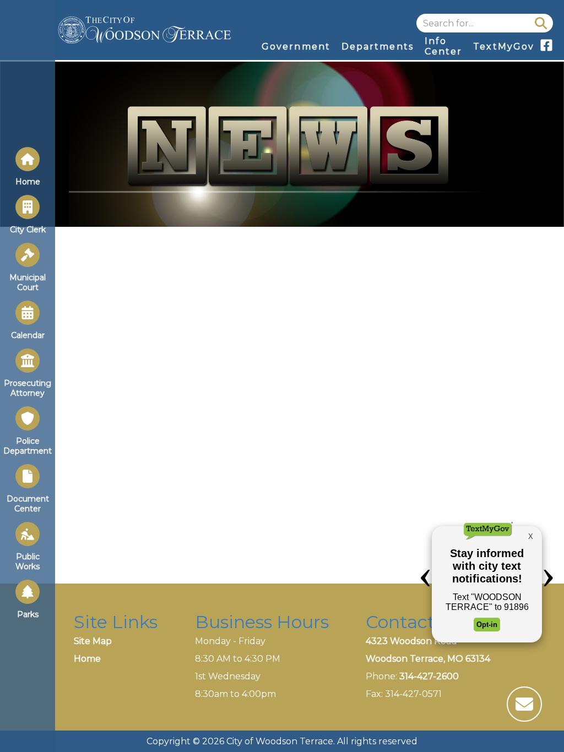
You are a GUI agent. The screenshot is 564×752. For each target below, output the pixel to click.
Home (87, 658)
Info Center (443, 46)
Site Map (93, 641)
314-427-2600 (429, 676)
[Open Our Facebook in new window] (546, 48)
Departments (377, 46)
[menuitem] (296, 46)
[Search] (541, 23)
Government (296, 46)
